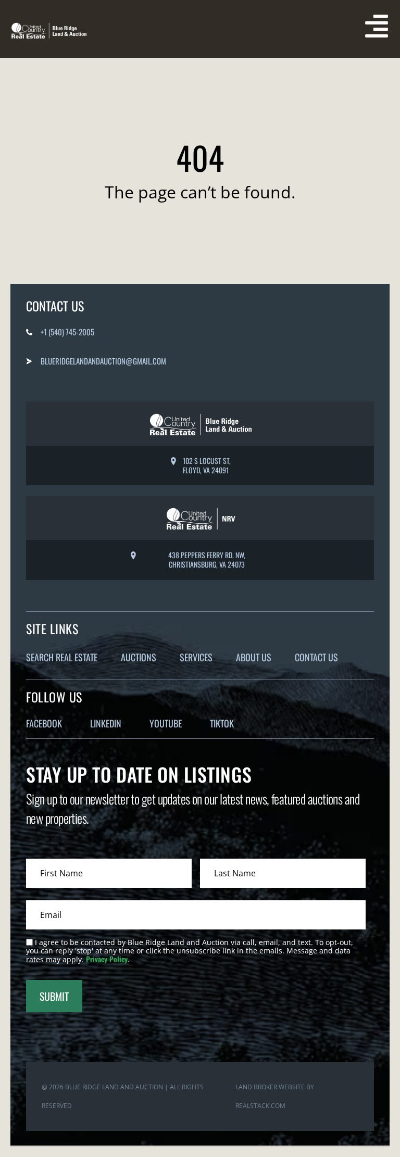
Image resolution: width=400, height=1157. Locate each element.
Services (196, 657)
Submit (54, 996)
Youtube (165, 723)
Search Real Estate (61, 657)
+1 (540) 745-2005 (67, 331)
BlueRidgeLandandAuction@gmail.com (103, 361)
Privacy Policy (107, 958)
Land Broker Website (270, 1087)
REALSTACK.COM (260, 1105)
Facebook (44, 723)
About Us (253, 657)
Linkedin (105, 723)
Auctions (138, 657)
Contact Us (316, 657)
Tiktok (222, 723)
